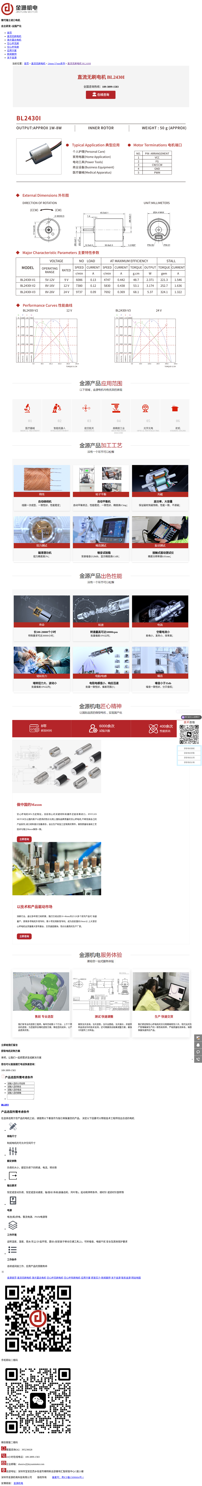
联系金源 (126, 1278)
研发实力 (96, 1278)
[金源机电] (19, 14)
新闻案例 (12, 54)
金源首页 (12, 1278)
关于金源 (12, 57)
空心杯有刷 (13, 47)
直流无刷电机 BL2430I (79, 63)
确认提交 (5, 1105)
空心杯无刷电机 (55, 1278)
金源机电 (18, 1483)
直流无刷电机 (14, 36)
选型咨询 (198, 1037)
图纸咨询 (198, 1045)
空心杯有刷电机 (72, 1278)
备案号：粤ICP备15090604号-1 (68, 1477)
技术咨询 (198, 1052)
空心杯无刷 (13, 43)
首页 (9, 33)
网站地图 (136, 1278)
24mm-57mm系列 (56, 63)
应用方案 (12, 50)
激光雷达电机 (14, 40)
